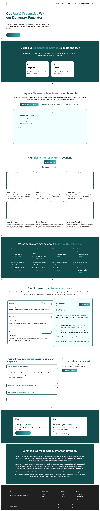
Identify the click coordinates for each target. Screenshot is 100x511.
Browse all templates (84, 3)
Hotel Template (41, 222)
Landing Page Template (74, 192)
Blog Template (41, 192)
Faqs (69, 3)
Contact (74, 3)
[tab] (29, 104)
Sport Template (11, 192)
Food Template (11, 222)
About (63, 3)
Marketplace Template (74, 222)
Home (57, 3)
